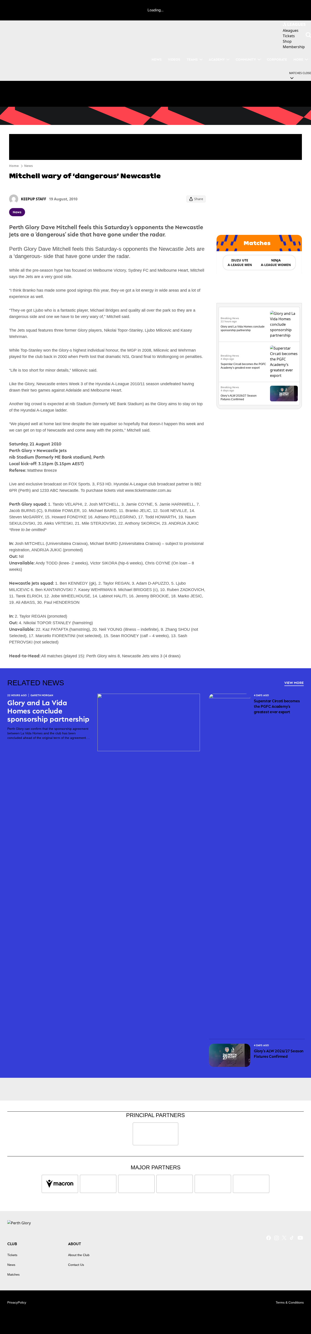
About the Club (78, 1255)
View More (294, 683)
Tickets (12, 1255)
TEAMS (192, 59)
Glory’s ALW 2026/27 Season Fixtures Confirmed (278, 1054)
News (28, 166)
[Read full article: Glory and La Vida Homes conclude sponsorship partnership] (284, 324)
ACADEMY (217, 59)
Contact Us (76, 1265)
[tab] (239, 262)
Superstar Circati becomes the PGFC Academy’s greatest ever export (277, 706)
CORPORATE (277, 59)
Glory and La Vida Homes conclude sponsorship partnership (48, 711)
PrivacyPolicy (16, 1302)
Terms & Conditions (290, 1302)
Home (14, 166)
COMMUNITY (246, 59)
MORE (298, 59)
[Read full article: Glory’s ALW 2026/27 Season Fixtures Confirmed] (284, 393)
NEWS (157, 59)
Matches (13, 1274)
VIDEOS (174, 59)
